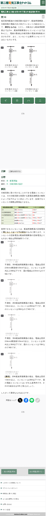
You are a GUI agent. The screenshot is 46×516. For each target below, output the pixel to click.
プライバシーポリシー (10, 488)
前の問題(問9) (9, 471)
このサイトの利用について (12, 483)
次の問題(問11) (35, 471)
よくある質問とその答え (11, 499)
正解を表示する (15, 171)
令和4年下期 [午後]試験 (9, 8)
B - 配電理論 (12, 180)
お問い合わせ (7, 504)
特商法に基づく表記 (9, 493)
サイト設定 (6, 509)
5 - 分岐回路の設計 (15, 184)
